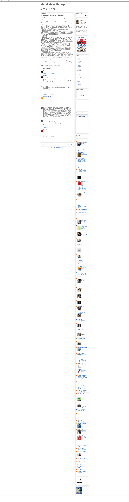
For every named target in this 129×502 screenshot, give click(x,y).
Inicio (58, 144)
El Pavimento (80, 474)
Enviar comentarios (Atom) (59, 147)
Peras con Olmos (83, 288)
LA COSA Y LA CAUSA (81, 169)
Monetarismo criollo (80, 216)
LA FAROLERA (80, 469)
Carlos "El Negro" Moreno (81, 391)
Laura (44, 129)
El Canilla (45, 119)
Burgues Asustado (81, 238)
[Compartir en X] (57, 65)
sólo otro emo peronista (82, 387)
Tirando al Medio (80, 199)
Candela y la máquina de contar (82, 442)
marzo (78, 80)
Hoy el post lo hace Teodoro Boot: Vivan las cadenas (84, 233)
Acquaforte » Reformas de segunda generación (82, 417)
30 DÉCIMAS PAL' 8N (81, 421)
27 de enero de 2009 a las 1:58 (48, 117)
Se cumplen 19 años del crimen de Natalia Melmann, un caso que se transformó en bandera (82, 189)
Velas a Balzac (80, 464)
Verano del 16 (79, 339)
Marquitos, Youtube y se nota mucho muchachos (84, 274)
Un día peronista (80, 287)
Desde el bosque (80, 429)
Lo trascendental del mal (81, 388)
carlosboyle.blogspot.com (82, 209)
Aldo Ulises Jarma (81, 332)
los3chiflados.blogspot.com (82, 435)
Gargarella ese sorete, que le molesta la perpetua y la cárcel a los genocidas (84, 406)
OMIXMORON (80, 205)
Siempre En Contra (81, 363)
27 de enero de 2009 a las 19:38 (48, 138)
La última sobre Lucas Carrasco (82, 285)
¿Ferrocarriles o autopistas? (82, 449)
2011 (78, 63)
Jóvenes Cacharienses (81, 353)
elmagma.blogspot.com (82, 212)
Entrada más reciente (45, 144)
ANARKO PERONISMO (81, 266)
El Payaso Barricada (81, 306)
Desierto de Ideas (80, 329)
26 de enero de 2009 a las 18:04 (48, 73)
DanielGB (45, 75)
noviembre (79, 69)
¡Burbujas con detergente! (82, 390)
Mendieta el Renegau (53, 4)
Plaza (78, 418)
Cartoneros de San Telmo (82, 278)
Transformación (83, 307)
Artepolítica (79, 244)
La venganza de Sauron (82, 381)
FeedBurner (84, 97)
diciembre (79, 67)
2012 (78, 62)
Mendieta (82, 20)
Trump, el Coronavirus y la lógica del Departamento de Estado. (83, 184)
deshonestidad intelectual (82, 181)
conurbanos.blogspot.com (82, 225)
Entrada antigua (70, 144)
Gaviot (44, 106)
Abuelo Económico (81, 448)
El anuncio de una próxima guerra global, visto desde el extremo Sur (82, 149)
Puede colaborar (80, 413)
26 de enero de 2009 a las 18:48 (48, 94)
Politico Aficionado (46, 96)
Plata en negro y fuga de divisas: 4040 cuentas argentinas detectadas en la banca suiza (82, 378)
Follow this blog (82, 116)
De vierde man (80, 260)
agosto (78, 73)
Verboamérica (80, 420)
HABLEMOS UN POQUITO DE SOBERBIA (83, 334)
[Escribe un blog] (56, 65)
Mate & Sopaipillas (81, 444)
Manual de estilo (83, 397)
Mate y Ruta (80, 319)
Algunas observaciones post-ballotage (83, 349)
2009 (78, 66)
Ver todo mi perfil (79, 34)
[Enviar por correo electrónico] (55, 65)
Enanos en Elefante (81, 152)
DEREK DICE (80, 369)
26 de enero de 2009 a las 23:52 (48, 104)
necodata (79, 300)
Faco (44, 70)
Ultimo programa (80, 462)
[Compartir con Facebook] (58, 65)
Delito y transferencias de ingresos (83, 425)
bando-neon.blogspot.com (82, 341)
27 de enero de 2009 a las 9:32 (48, 127)
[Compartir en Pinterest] (59, 65)
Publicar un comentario (46, 140)
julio (78, 74)
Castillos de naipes (80, 330)
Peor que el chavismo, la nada (82, 210)
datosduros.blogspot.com (82, 423)
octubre (78, 70)
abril (78, 78)
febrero (78, 81)
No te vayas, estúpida (81, 409)
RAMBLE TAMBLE (81, 158)
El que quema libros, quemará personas (83, 177)
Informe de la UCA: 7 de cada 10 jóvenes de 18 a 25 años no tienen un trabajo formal (84, 144)
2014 (78, 59)
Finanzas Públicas (81, 359)
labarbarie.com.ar (80, 187)
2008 (78, 84)
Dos (44, 85)
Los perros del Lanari (81, 338)
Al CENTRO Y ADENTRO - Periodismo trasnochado (82, 376)
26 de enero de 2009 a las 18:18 (48, 89)
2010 (78, 65)
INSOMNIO (79, 441)
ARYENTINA (80, 254)
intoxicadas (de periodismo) (82, 458)
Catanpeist (79, 403)
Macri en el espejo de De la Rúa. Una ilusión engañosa (84, 315)
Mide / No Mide (80, 323)
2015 (78, 58)
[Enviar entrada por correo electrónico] (54, 65)
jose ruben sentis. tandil (82, 141)
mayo (78, 77)
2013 (78, 61)
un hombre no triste (81, 272)
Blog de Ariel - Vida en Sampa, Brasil (81, 394)
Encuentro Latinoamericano (82, 347)
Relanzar (82, 294)
